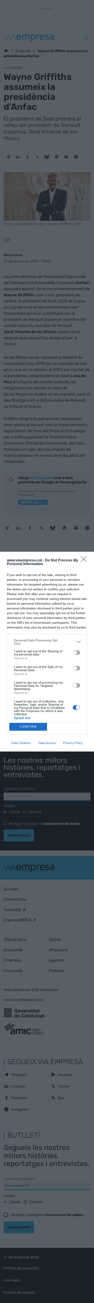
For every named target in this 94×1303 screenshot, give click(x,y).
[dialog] (47, 652)
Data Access (47, 743)
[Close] (85, 560)
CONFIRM (28, 726)
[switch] (76, 652)
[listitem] (47, 642)
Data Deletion (21, 743)
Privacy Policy (73, 743)
